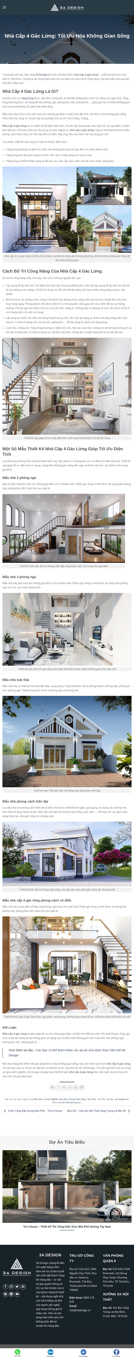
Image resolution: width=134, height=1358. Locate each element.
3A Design (41, 74)
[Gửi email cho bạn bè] (70, 1087)
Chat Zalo (50, 1356)
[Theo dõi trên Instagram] (11, 1286)
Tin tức (110, 1099)
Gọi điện (17, 1356)
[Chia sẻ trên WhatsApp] (52, 1087)
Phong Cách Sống (77, 1099)
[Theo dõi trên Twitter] (17, 1286)
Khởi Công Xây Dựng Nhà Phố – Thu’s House (35, 1110)
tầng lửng (27, 98)
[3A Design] (67, 7)
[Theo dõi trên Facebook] (5, 1286)
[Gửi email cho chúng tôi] (23, 1286)
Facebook (116, 1356)
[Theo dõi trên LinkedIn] (11, 1294)
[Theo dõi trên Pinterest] (5, 1294)
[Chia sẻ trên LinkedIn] (81, 1087)
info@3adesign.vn (80, 1310)
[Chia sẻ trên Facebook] (58, 1087)
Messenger (83, 1356)
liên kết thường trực (71, 1102)
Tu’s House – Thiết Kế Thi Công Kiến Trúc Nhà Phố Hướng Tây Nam (67, 1226)
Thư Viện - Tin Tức (96, 1099)
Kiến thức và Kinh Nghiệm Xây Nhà (50, 1099)
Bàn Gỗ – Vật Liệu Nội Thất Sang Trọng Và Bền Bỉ (96, 1110)
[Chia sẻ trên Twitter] (64, 1087)
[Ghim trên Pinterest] (76, 1087)
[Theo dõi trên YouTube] (17, 1294)
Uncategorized (121, 1099)
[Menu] (4, 7)
